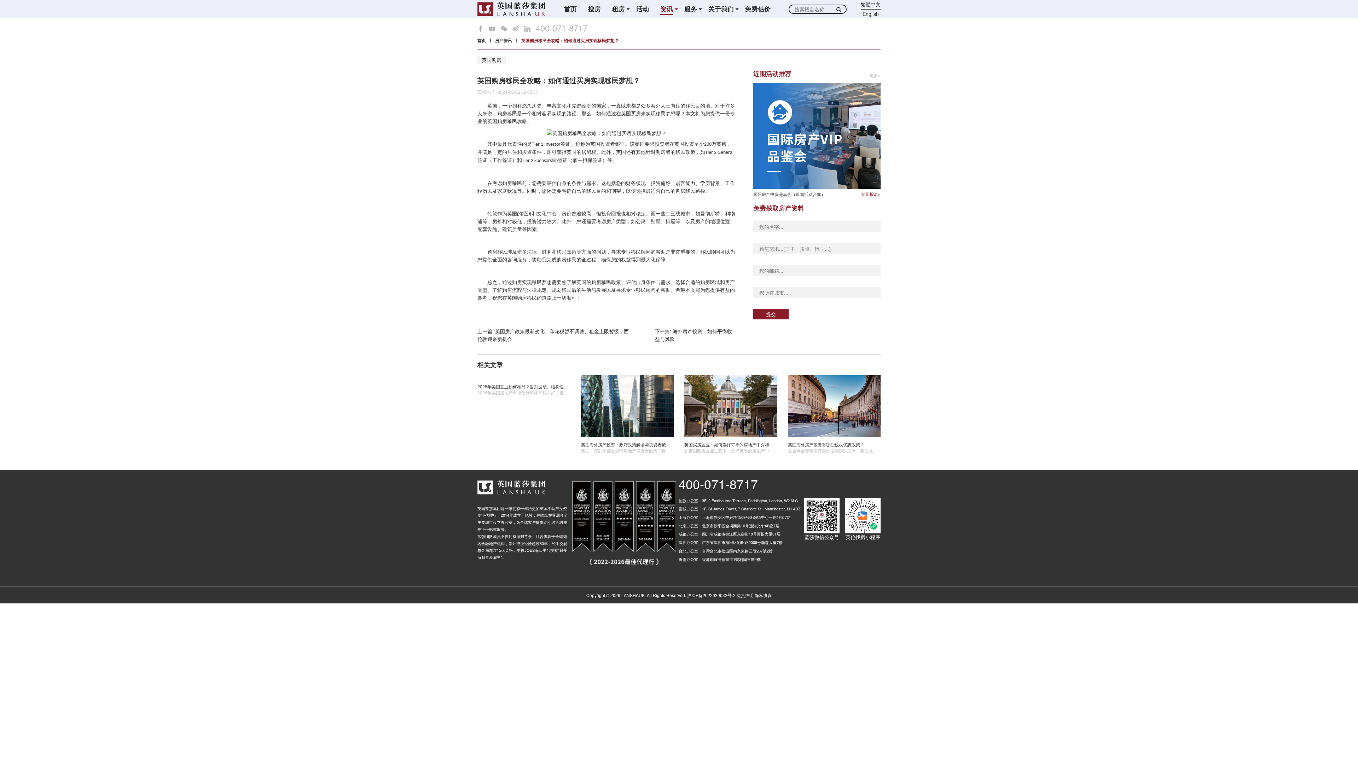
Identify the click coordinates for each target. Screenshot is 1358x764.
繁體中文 (871, 4)
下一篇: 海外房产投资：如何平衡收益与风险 (693, 335)
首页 (570, 9)
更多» (875, 76)
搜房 (594, 9)
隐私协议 (763, 595)
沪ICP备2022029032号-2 (711, 595)
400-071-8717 (561, 28)
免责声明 (745, 595)
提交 (771, 314)
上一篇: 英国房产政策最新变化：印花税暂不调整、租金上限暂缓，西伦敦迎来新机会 (553, 335)
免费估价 (758, 9)
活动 (642, 9)
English (871, 13)
